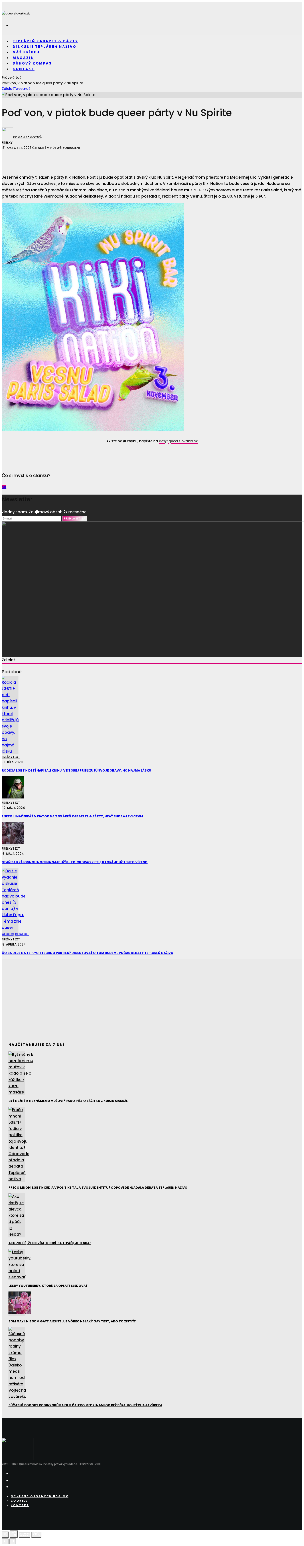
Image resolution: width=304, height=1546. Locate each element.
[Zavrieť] (5, 1535)
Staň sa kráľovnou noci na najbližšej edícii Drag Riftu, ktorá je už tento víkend (75, 862)
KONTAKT (23, 69)
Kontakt (20, 1505)
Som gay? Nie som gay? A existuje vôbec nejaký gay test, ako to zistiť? (72, 1321)
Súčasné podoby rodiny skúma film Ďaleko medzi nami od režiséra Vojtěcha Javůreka (85, 1405)
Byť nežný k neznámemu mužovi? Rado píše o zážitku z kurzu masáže (68, 1101)
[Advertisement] (75, 159)
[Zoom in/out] (36, 1535)
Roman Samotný (27, 137)
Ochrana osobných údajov (39, 1496)
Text (16, 757)
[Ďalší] (12, 1541)
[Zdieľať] (14, 1534)
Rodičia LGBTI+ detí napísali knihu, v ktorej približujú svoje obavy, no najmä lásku (76, 770)
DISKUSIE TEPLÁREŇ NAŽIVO (44, 46)
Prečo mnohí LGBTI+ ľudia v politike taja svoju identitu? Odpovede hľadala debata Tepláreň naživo (97, 1187)
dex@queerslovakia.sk (178, 441)
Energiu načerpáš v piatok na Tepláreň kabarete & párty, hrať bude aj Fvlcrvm (72, 816)
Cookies (19, 1501)
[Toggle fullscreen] (24, 1535)
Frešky (7, 142)
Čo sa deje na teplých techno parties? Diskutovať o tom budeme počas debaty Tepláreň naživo (87, 953)
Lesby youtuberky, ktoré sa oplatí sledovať (47, 1285)
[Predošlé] (5, 1541)
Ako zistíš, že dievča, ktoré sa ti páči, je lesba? (49, 1243)
